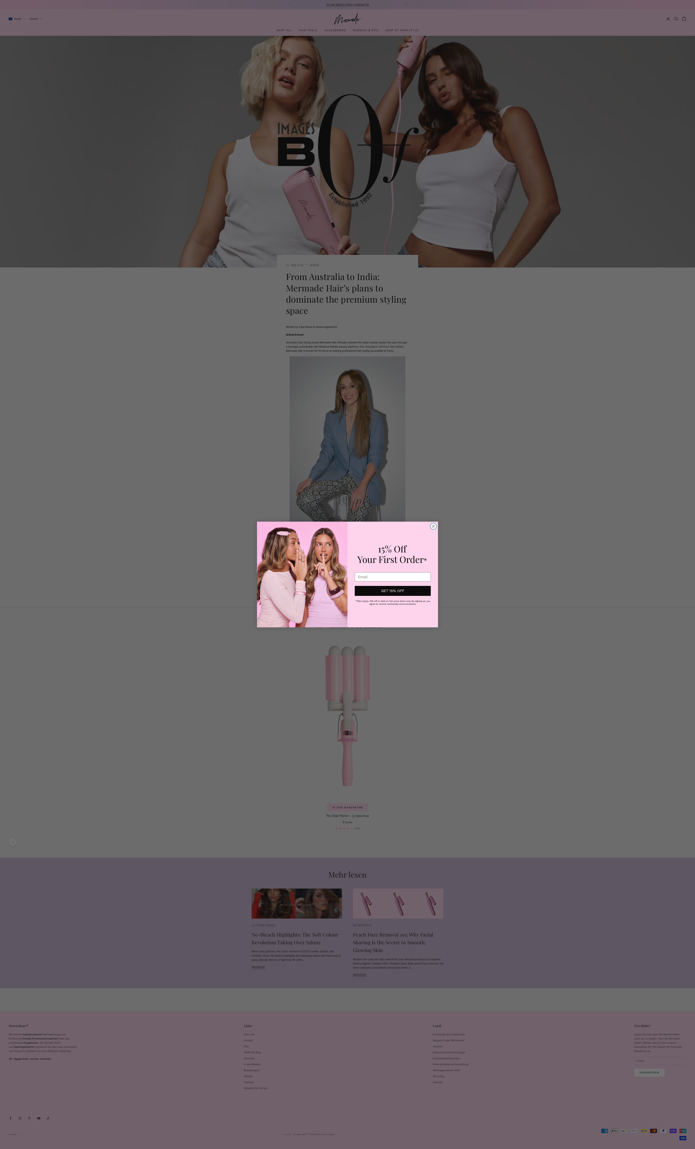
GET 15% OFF (392, 591)
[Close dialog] (433, 526)
